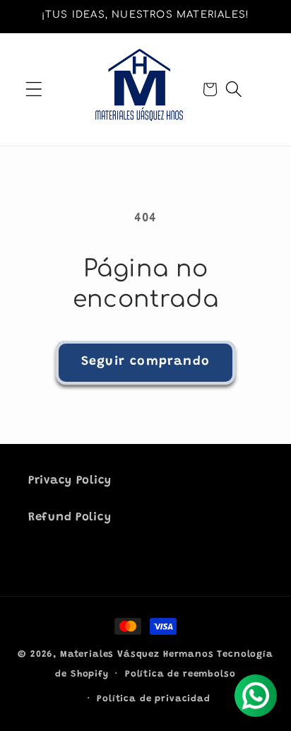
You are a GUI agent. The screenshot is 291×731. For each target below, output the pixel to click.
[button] (34, 89)
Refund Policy (69, 517)
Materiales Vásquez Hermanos (137, 654)
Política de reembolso (180, 674)
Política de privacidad (153, 698)
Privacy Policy (70, 480)
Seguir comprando (145, 362)
